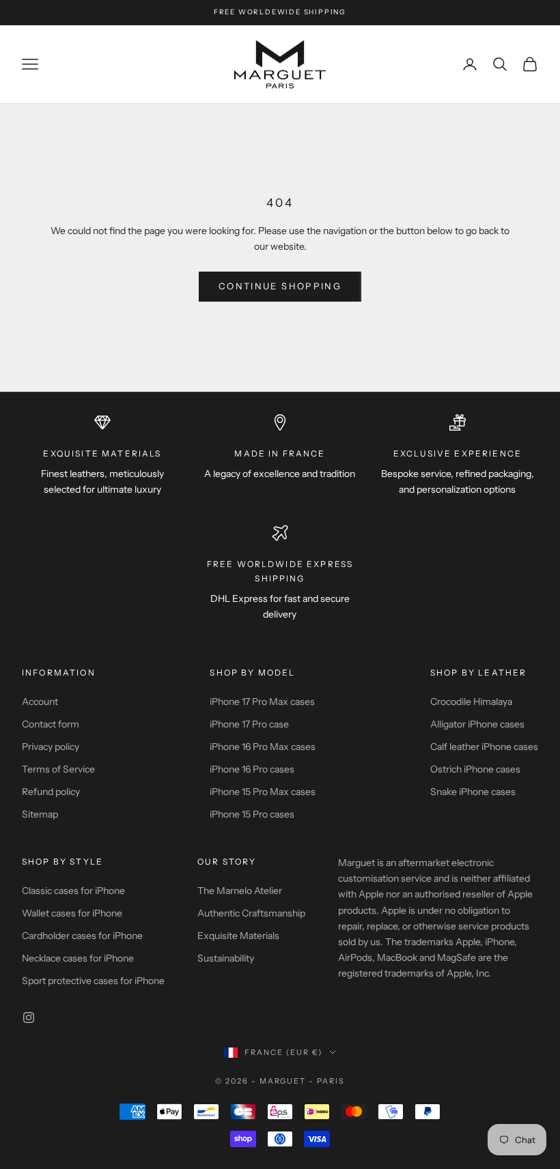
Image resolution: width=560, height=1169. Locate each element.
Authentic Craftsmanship (251, 913)
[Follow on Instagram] (29, 1017)
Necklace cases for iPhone (78, 958)
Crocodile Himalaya (471, 701)
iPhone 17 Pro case (249, 724)
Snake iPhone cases (473, 791)
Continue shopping (280, 285)
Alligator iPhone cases (477, 724)
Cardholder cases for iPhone (82, 935)
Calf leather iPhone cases (484, 746)
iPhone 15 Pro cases (252, 814)
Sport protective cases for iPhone (93, 981)
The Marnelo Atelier (239, 890)
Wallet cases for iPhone (72, 913)
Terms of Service (58, 769)
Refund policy (51, 791)
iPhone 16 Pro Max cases (263, 746)
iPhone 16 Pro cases (252, 769)
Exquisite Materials (238, 935)
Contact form (50, 724)
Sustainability (225, 958)
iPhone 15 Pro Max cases (263, 791)
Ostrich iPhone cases (475, 769)
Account (40, 701)
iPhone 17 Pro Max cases (262, 701)
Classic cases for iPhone (73, 890)
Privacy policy (50, 746)
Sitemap (40, 814)
